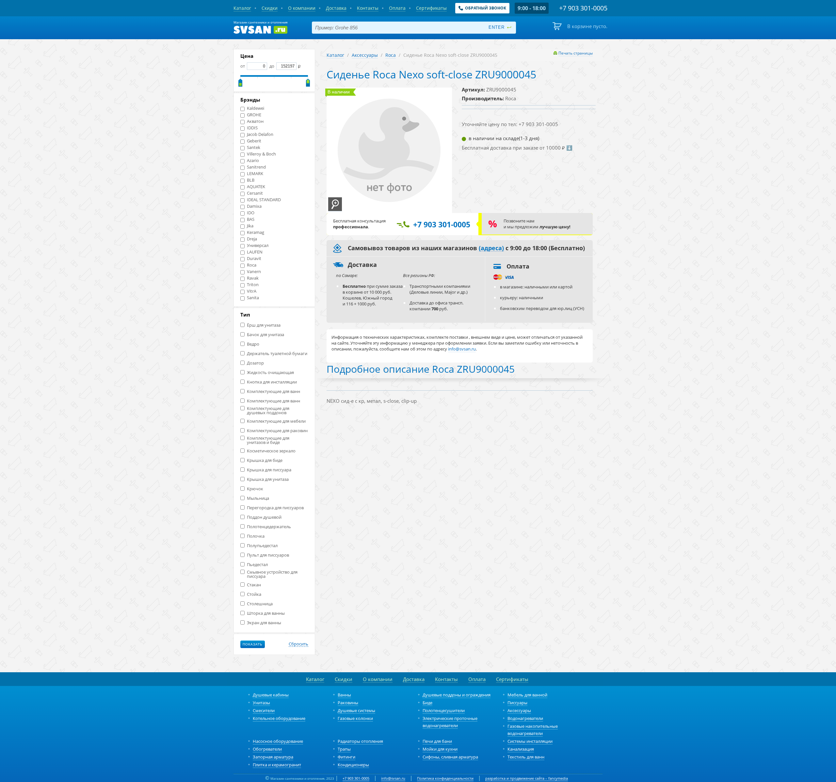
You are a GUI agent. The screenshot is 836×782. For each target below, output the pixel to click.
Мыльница (258, 498)
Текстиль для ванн (525, 757)
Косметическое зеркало (271, 451)
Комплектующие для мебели (276, 421)
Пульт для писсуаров (268, 555)
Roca (251, 265)
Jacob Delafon (260, 134)
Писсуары (517, 703)
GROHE (254, 115)
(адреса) (491, 248)
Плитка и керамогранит (277, 765)
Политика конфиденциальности (445, 778)
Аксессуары (365, 55)
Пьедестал (257, 564)
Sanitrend (256, 167)
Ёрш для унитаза (264, 325)
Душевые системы (356, 710)
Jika (250, 226)
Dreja (252, 239)
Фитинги (346, 757)
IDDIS (252, 128)
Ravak (253, 278)
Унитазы (261, 703)
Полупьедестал (262, 546)
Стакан (254, 585)
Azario (253, 160)
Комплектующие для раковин (277, 431)
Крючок (255, 489)
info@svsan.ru (393, 778)
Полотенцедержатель (269, 527)
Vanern (254, 271)
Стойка (254, 594)
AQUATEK (256, 187)
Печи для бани (437, 741)
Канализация (520, 749)
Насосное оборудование (278, 741)
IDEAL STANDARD (264, 200)
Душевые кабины (271, 695)
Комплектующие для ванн (273, 391)
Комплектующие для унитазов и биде (268, 440)
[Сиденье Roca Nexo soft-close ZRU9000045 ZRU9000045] (335, 204)
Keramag (255, 232)
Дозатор (255, 363)
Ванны (344, 695)
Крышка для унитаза (268, 479)
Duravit (254, 258)
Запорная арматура (273, 757)
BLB (250, 180)
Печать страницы (575, 53)
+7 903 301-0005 (356, 778)
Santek (253, 147)
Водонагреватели (525, 718)
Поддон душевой (264, 517)
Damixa (254, 206)
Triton (253, 285)
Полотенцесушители (444, 710)
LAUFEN (255, 252)
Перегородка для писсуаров (275, 508)
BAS (250, 219)
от (243, 66)
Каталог (335, 55)
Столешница (260, 604)
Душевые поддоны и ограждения (456, 695)
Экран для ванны (264, 623)
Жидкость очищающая (270, 372)
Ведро (253, 344)
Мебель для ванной (527, 695)
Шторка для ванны (266, 613)
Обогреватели (267, 749)
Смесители (264, 710)
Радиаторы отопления (360, 741)
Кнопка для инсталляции (272, 382)
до (271, 66)
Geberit (254, 141)
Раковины (348, 703)
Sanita (253, 298)
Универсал (257, 245)
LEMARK (255, 173)
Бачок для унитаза (265, 335)
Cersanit (255, 193)
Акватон (255, 121)
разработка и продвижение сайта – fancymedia (526, 778)
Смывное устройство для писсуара (272, 574)
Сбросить (298, 644)
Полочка (256, 536)
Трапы (344, 749)
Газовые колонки (355, 718)
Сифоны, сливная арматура (450, 757)
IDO (250, 213)
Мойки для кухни (440, 749)
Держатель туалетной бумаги (277, 353)
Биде (427, 703)
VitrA (251, 291)
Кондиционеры (353, 765)
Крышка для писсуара (269, 470)
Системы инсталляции (530, 741)
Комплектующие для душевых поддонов (268, 410)
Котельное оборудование (279, 718)
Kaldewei (255, 108)
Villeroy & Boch (261, 154)
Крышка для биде (264, 460)
